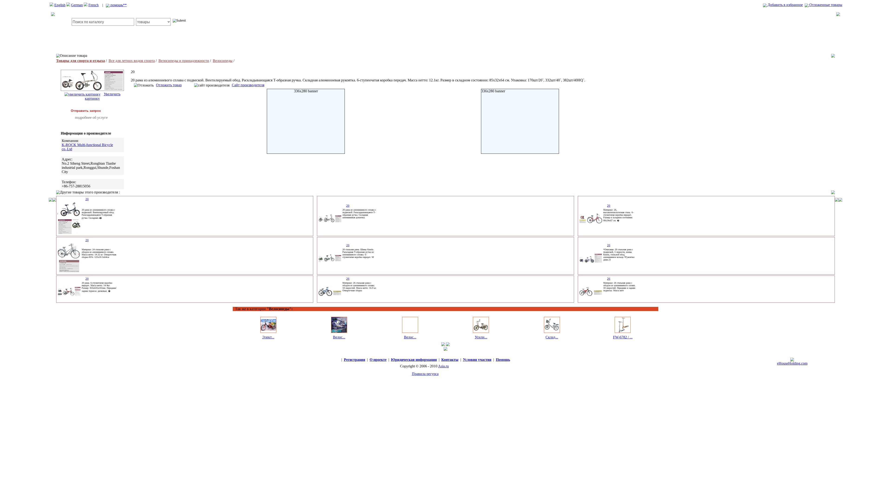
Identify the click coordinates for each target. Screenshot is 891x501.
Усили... (481, 337)
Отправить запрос (86, 110)
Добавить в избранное (785, 5)
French (93, 5)
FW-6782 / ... (623, 337)
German (77, 5)
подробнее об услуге (91, 117)
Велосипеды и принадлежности (183, 61)
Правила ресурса (425, 374)
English (59, 5)
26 (347, 278)
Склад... (552, 337)
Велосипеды (222, 61)
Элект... (268, 337)
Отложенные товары (825, 5)
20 (87, 199)
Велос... (339, 337)
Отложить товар (169, 85)
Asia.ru (443, 366)
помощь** (118, 5)
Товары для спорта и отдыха (80, 61)
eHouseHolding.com (792, 363)
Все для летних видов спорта (132, 61)
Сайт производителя (248, 85)
